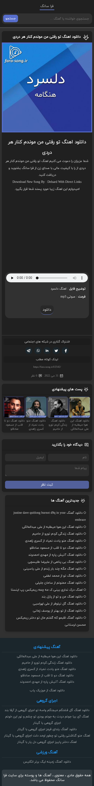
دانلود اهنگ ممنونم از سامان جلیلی (59, 583)
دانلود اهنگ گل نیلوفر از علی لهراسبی (58, 604)
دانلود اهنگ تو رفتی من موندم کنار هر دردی (47, 36)
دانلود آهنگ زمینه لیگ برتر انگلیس (47, 762)
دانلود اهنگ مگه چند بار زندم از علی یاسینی (53, 569)
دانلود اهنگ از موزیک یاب (47, 690)
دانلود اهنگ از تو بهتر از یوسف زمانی (58, 611)
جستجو (10, 18)
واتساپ (37, 350)
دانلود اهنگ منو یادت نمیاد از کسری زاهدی (54, 541)
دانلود (47, 309)
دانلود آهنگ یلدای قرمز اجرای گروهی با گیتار (47, 729)
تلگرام (28, 350)
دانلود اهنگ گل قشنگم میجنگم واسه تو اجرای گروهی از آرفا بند (47, 710)
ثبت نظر (47, 484)
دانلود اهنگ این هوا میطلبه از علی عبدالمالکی (52, 527)
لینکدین (47, 350)
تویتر (56, 350)
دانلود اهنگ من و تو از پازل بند (62, 597)
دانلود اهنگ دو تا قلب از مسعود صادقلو (56, 548)
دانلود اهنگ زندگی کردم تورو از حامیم (57, 534)
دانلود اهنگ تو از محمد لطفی (63, 576)
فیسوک (65, 350)
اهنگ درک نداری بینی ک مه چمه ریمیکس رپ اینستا (47, 590)
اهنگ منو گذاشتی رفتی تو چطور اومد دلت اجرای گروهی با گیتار (47, 736)
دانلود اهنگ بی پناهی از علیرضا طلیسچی (55, 562)
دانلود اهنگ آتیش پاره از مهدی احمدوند (55, 555)
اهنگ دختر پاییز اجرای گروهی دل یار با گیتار (47, 742)
